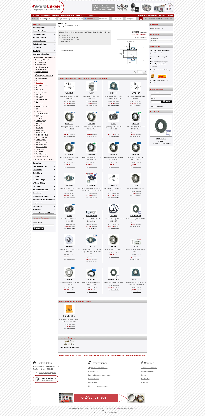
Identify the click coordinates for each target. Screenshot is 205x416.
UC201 (113, 246)
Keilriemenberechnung (149, 368)
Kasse (170, 15)
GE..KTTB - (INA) (41, 92)
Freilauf (36, 176)
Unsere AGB (93, 371)
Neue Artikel (154, 112)
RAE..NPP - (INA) (41, 132)
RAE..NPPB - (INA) (42, 135)
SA (37, 102)
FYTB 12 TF (91, 246)
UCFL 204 (69, 185)
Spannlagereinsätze (67, 15)
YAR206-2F (136, 93)
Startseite (35, 15)
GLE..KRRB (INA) (41, 151)
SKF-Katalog (145, 382)
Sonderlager (37, 163)
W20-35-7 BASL (113, 279)
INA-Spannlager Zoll (42, 156)
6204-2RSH (91, 124)
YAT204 (91, 93)
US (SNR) (39, 123)
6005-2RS (136, 124)
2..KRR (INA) (40, 149)
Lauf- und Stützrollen (41, 54)
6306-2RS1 (69, 154)
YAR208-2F (113, 185)
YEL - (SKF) (39, 90)
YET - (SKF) (39, 104)
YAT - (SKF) (39, 97)
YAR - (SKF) (80, 15)
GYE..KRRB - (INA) (42, 85)
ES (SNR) (39, 125)
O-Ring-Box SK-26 (69, 316)
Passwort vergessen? (157, 106)
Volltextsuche (91, 19)
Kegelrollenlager (39, 34)
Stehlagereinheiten (41, 69)
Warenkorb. (153, 66)
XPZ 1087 (113, 216)
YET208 (69, 216)
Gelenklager (37, 173)
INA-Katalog (145, 379)
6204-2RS (91, 154)
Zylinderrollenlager (40, 44)
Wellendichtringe (39, 183)
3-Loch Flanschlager (41, 67)
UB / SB (38, 95)
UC (37, 80)
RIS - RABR (39, 128)
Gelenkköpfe (37, 170)
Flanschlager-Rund (41, 62)
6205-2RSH (113, 154)
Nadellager (37, 47)
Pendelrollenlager (39, 41)
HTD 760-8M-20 (91, 216)
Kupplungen (37, 203)
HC (37, 87)
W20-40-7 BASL (135, 216)
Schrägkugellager (39, 31)
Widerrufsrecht (93, 379)
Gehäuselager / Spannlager (50, 15)
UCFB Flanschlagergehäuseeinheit (44, 75)
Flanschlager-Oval (40, 65)
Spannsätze (37, 206)
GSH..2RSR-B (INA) (42, 114)
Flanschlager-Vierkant (42, 60)
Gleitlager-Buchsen (40, 166)
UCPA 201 (135, 279)
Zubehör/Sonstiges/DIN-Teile (43, 213)
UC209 (135, 185)
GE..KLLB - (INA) (41, 144)
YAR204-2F (89, 15)
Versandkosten (142, 37)
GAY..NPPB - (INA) (41, 99)
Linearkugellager (39, 180)
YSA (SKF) (39, 111)
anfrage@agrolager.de (47, 373)
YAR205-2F (69, 93)
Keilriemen (37, 186)
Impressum (92, 382)
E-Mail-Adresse (37, 222)
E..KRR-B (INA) (41, 140)
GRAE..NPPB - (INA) (42, 106)
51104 (136, 246)
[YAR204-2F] (132, 67)
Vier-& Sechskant (41, 154)
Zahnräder (37, 209)
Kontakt (143, 375)
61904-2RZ (91, 279)
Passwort (153, 98)
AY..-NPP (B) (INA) (41, 137)
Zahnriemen (37, 193)
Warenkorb (162, 15)
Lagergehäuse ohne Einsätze (44, 159)
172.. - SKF (39, 118)
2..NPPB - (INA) (41, 121)
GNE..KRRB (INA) (41, 147)
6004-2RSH (69, 124)
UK (37, 109)
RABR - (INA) (40, 130)
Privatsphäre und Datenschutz (99, 375)
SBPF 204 (69, 246)
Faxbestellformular (148, 371)
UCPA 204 (113, 93)
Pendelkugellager (39, 37)
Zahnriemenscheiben (41, 196)
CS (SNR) (39, 116)
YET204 (113, 124)
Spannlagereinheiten (41, 72)
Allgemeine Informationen (97, 368)
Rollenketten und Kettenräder (43, 199)
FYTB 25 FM (91, 185)
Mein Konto (142, 15)
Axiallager (36, 51)
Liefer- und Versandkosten (98, 386)
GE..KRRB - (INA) (41, 142)
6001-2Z (69, 279)
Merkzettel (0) (152, 15)
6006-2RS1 (136, 154)
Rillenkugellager (39, 27)
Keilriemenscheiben (40, 190)
